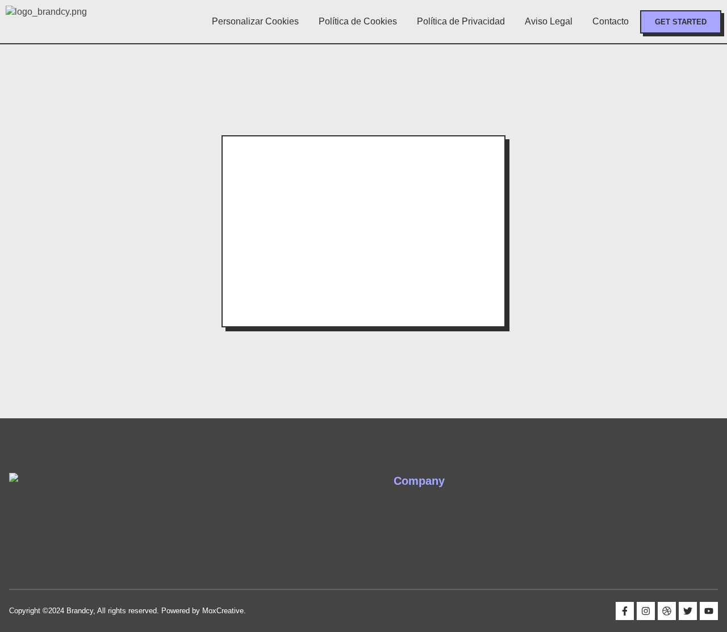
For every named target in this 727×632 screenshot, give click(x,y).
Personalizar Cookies (255, 21)
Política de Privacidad (461, 21)
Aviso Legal (549, 21)
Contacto (610, 21)
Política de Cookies (358, 21)
